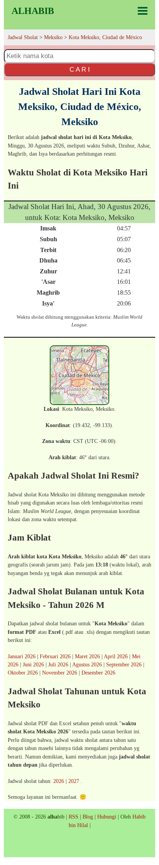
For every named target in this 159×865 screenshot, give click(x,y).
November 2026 (59, 672)
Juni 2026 (33, 664)
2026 (58, 781)
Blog (88, 817)
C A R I (79, 69)
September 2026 (124, 664)
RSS (73, 817)
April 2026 (116, 656)
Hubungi (106, 817)
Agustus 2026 (87, 664)
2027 (73, 781)
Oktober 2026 (23, 672)
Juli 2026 (58, 664)
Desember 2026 (98, 672)
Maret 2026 (87, 656)
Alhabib (33, 11)
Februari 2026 (55, 656)
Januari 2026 (22, 656)
